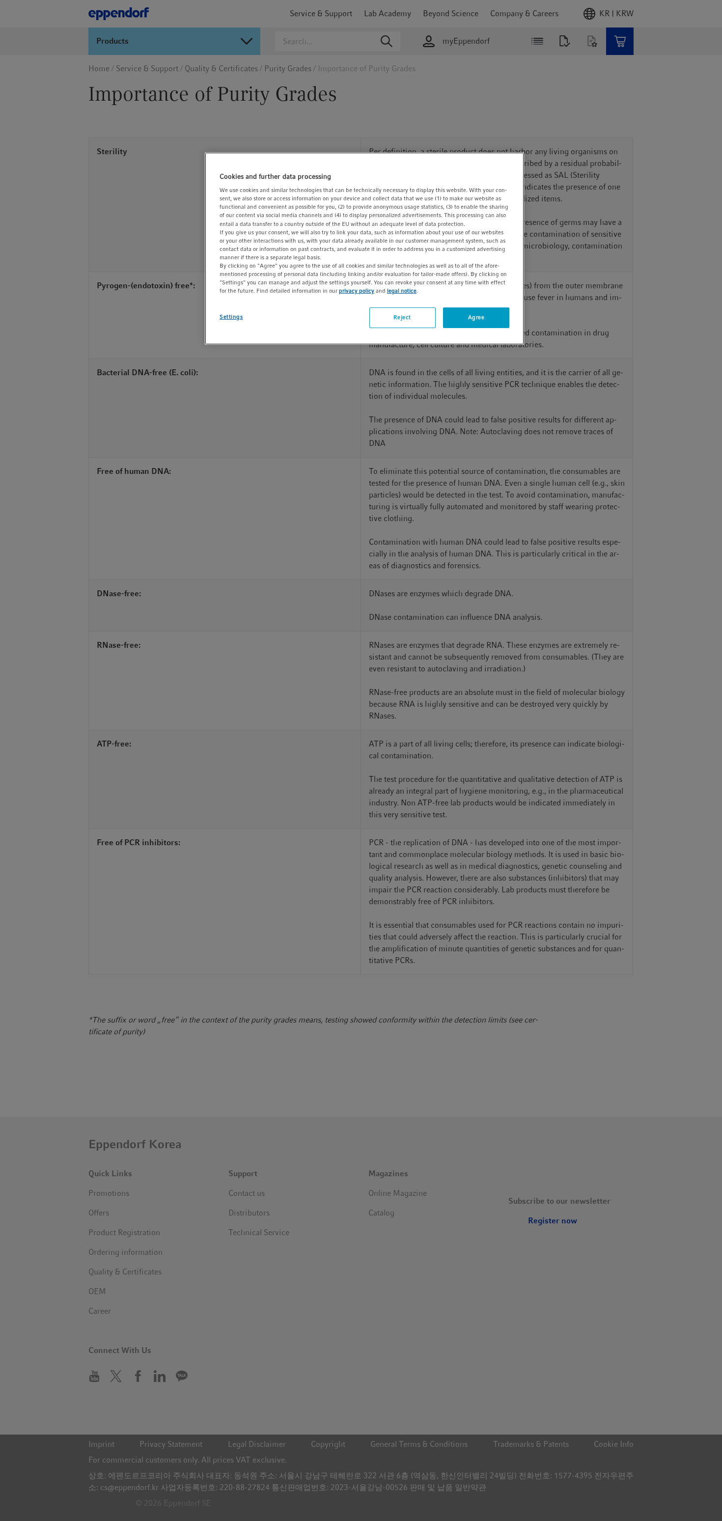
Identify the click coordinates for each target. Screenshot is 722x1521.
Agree (476, 317)
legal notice (402, 290)
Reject (402, 317)
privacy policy (356, 290)
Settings (231, 316)
